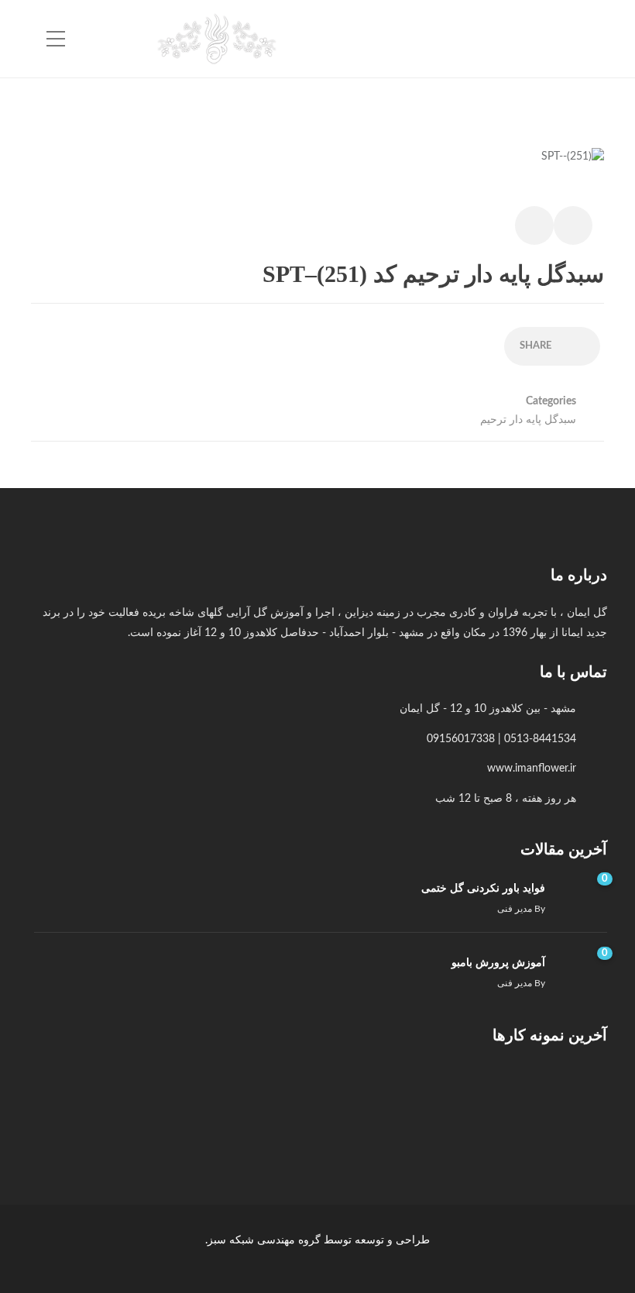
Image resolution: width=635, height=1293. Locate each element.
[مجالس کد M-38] (264, 1097)
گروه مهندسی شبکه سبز (264, 1240)
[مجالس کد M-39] (342, 1097)
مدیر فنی (514, 908)
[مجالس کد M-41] (497, 1097)
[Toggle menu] (55, 39)
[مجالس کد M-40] (419, 1097)
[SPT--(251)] (572, 165)
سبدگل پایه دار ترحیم (528, 419)
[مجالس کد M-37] (187, 1097)
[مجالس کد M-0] (574, 1097)
